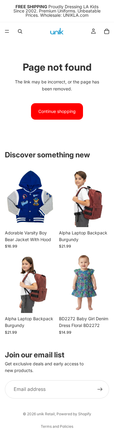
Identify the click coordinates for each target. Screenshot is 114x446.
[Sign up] (100, 389)
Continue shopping (57, 111)
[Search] (20, 31)
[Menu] (7, 31)
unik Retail (46, 414)
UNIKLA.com (75, 15)
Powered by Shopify (74, 414)
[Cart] (106, 31)
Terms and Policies (57, 426)
